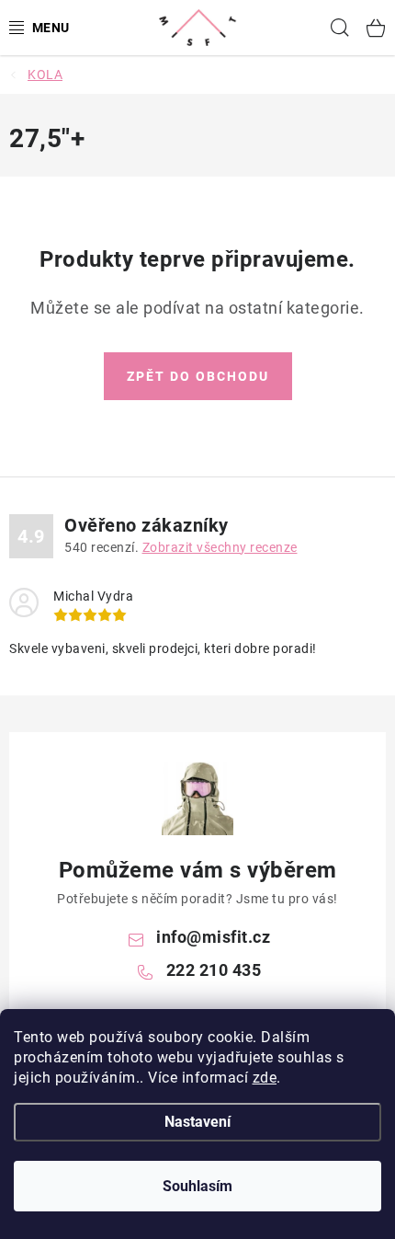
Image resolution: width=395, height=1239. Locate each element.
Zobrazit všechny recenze (220, 547)
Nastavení (197, 1121)
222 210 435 (214, 970)
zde (265, 1077)
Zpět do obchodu (198, 376)
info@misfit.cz (213, 936)
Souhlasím (197, 1186)
